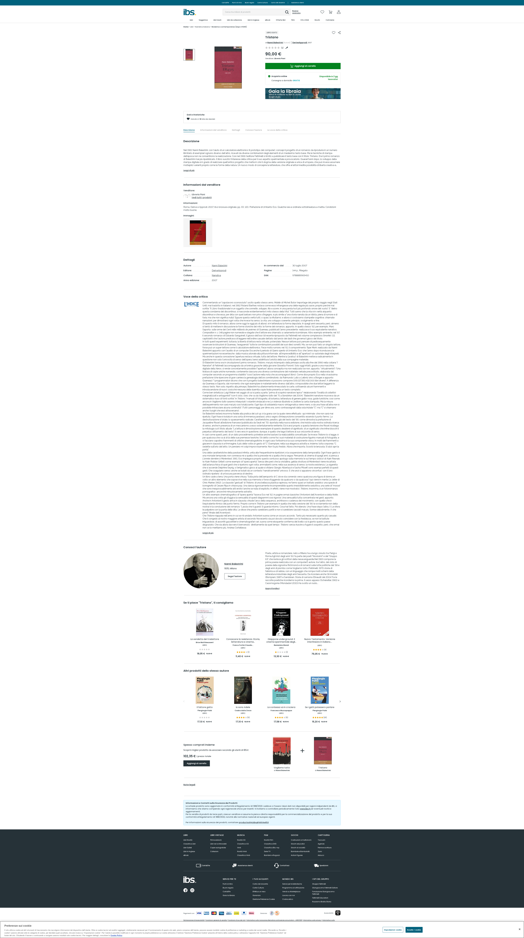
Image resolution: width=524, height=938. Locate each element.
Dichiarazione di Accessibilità (193, 920)
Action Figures (297, 855)
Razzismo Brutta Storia (321, 901)
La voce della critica (277, 130)
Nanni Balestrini (275, 42)
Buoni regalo (249, 3)
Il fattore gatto (205, 707)
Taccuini (321, 840)
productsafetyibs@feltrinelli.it (254, 822)
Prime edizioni (216, 840)
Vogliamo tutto (282, 767)
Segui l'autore (235, 576)
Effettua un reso (259, 891)
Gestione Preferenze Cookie (264, 899)
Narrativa (216, 275)
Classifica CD (243, 844)
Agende (321, 844)
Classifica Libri (189, 844)
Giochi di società (298, 847)
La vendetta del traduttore (204, 639)
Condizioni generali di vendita (216, 920)
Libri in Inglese (189, 851)
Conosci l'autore (253, 130)
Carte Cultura (262, 3)
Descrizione (189, 130)
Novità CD (241, 840)
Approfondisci (272, 588)
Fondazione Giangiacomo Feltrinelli (323, 892)
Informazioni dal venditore (213, 130)
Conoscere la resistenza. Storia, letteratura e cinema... (243, 640)
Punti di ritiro (237, 3)
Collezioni (214, 851)
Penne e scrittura (324, 847)
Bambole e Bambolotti (300, 851)
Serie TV (267, 851)
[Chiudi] (520, 929)
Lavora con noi (288, 895)
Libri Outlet (187, 847)
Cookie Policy (116, 935)
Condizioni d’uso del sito (236, 920)
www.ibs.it (305, 808)
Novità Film (268, 840)
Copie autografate (218, 847)
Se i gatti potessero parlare (319, 707)
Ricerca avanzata (296, 12)
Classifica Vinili (243, 855)
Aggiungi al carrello (305, 66)
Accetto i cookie (414, 929)
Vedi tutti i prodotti (202, 197)
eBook (185, 855)
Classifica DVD (270, 844)
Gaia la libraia (229, 895)
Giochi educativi (298, 844)
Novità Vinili (242, 851)
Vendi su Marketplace (291, 891)
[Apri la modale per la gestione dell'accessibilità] (338, 912)
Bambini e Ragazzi (272, 855)
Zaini (320, 851)
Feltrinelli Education (320, 898)
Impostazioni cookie (393, 929)
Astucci (321, 855)
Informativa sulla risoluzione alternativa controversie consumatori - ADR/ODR (274, 920)
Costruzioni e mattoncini (301, 840)
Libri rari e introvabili (218, 844)
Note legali (189, 784)
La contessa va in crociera (281, 707)
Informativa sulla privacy (312, 920)
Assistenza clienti (297, 3)
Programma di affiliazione (293, 888)
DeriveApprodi (299, 42)
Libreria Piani (279, 58)
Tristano (322, 767)
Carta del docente (278, 3)
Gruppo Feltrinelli (319, 884)
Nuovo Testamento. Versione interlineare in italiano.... (319, 640)
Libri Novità (187, 840)
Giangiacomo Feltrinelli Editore (325, 888)
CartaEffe (225, 3)
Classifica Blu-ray (271, 847)
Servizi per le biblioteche (292, 884)
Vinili (239, 847)
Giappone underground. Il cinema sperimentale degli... (281, 640)
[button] (287, 12)
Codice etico (287, 899)
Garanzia (256, 895)
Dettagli (236, 130)
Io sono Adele (243, 707)
